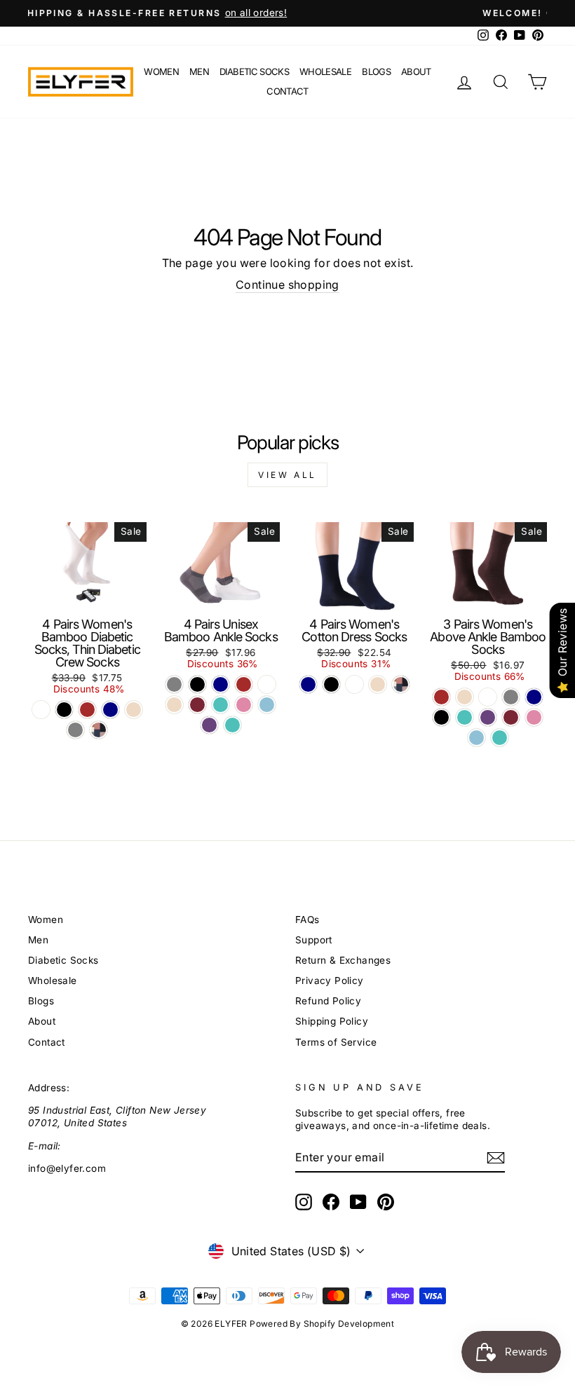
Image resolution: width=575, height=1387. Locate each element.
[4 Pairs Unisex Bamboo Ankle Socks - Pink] (243, 704)
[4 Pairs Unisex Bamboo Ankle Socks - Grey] (174, 684)
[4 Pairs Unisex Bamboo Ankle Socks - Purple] (209, 725)
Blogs (376, 71)
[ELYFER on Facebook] (331, 1202)
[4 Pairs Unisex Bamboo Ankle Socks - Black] (197, 684)
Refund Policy (328, 1000)
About (416, 71)
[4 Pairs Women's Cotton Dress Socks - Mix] (401, 684)
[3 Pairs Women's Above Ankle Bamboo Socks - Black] (441, 717)
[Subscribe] (496, 1157)
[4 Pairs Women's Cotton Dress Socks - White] (354, 684)
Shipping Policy (331, 1021)
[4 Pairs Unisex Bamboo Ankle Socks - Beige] (174, 704)
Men (199, 71)
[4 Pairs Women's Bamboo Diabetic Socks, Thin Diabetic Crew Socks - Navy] (110, 709)
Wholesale (325, 71)
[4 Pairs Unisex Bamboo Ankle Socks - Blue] (267, 704)
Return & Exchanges (343, 960)
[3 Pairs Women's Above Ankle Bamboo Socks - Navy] (534, 697)
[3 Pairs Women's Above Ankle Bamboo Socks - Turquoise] (499, 737)
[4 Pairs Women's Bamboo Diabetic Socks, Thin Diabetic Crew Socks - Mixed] (98, 730)
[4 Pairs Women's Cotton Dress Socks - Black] (331, 684)
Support (313, 939)
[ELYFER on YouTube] (358, 1202)
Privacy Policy (329, 980)
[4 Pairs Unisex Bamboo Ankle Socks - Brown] (243, 684)
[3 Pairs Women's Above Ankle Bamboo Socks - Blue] (476, 737)
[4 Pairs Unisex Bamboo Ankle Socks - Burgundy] (197, 704)
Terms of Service (336, 1042)
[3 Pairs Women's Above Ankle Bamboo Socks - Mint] (464, 717)
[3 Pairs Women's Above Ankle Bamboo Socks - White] (487, 697)
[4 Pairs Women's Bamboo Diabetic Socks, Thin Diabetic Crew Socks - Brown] (87, 709)
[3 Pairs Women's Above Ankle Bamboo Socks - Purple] (487, 717)
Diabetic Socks (254, 71)
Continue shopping (287, 285)
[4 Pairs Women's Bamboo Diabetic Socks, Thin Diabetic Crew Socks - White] (41, 709)
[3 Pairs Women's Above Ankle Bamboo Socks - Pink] (534, 717)
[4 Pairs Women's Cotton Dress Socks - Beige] (377, 684)
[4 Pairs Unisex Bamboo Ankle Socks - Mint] (220, 704)
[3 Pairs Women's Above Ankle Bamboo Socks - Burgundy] (511, 717)
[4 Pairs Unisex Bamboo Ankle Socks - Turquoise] (232, 725)
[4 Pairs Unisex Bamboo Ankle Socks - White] (267, 684)
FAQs (307, 919)
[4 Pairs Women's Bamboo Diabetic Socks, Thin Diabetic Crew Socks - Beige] (133, 709)
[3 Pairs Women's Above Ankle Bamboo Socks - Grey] (511, 697)
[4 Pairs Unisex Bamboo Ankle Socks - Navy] (220, 684)
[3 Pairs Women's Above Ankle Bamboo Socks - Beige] (464, 697)
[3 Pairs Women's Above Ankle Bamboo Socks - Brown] (441, 697)
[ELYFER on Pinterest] (385, 1202)
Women (161, 71)
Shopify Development (349, 1323)
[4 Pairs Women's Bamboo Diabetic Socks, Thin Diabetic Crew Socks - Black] (64, 709)
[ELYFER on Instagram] (303, 1202)
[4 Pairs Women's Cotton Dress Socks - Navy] (308, 684)
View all (287, 475)
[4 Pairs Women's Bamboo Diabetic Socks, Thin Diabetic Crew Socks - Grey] (75, 730)
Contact (287, 91)
